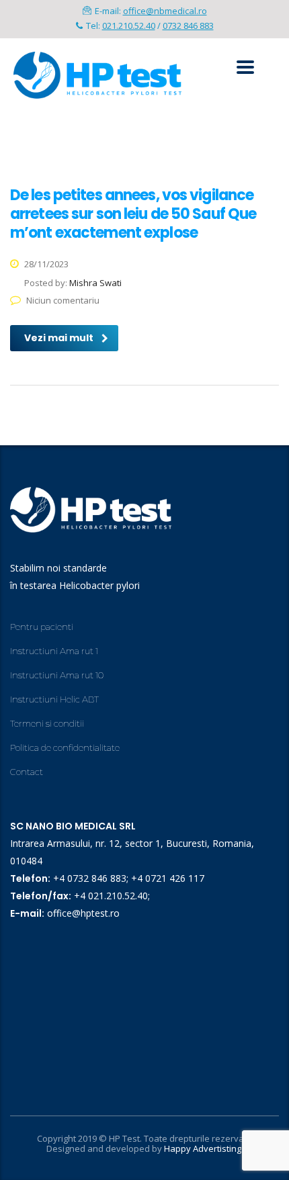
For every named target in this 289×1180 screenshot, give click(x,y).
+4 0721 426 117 (167, 878)
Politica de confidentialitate (65, 747)
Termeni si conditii (47, 723)
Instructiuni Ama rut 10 (57, 675)
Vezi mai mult (58, 338)
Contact (26, 771)
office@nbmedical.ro (165, 11)
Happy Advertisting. (203, 1148)
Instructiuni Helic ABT (54, 699)
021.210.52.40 (128, 25)
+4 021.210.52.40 (111, 895)
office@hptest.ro (83, 913)
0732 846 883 (188, 25)
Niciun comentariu (62, 300)
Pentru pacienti (41, 626)
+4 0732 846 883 (89, 878)
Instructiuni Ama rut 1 (54, 650)
